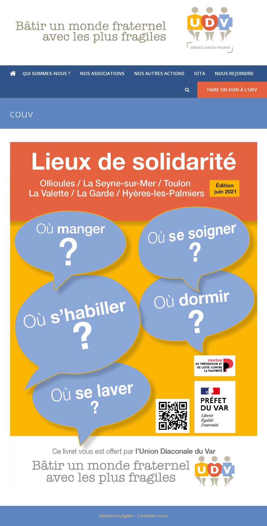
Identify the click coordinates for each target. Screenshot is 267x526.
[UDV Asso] (133, 30)
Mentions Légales (116, 516)
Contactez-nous (152, 516)
